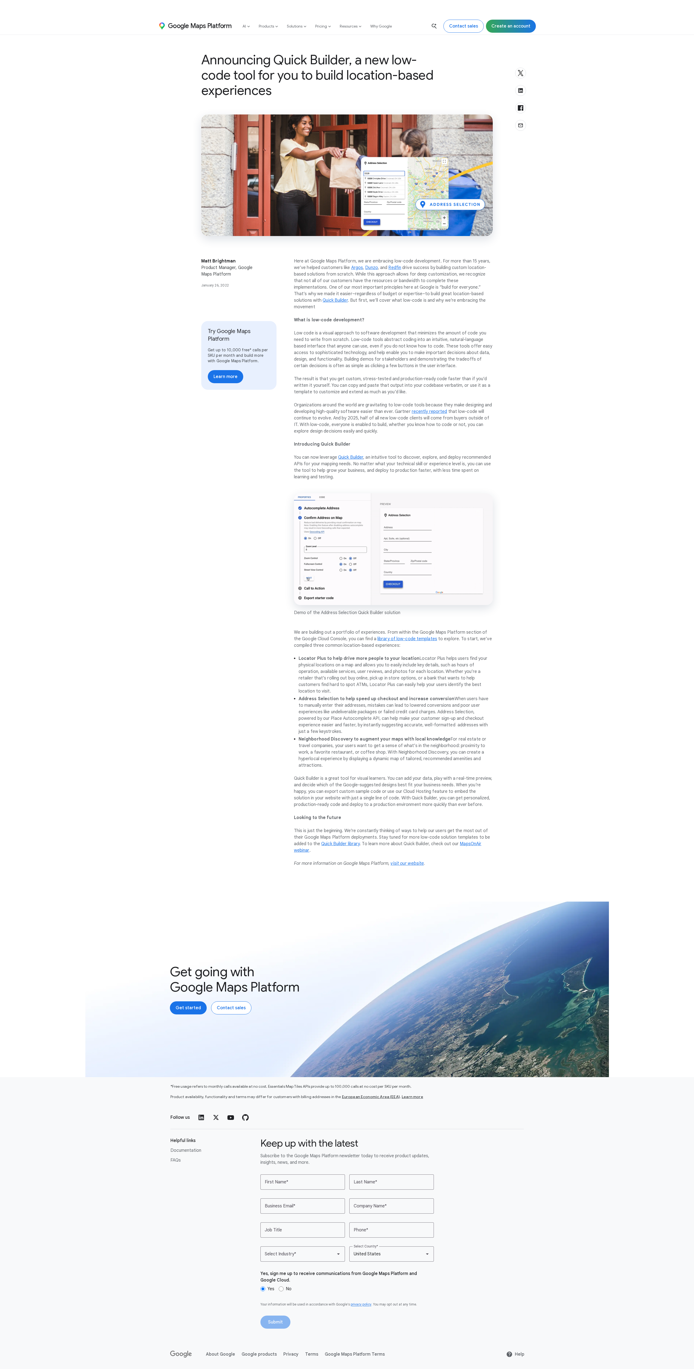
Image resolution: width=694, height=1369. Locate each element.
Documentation (185, 1150)
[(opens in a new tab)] (181, 1354)
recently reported (429, 411)
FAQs (175, 1160)
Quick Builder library (340, 844)
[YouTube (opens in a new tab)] (230, 1117)
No (289, 1289)
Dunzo (371, 267)
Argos (357, 267)
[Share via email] (520, 125)
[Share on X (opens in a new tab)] (520, 73)
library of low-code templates (407, 639)
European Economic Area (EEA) (371, 1096)
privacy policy (361, 1304)
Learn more (412, 1096)
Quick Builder (335, 300)
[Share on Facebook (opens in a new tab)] (520, 107)
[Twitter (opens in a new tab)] (216, 1117)
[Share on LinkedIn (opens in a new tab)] (520, 90)
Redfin (394, 267)
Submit (275, 1322)
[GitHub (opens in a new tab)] (245, 1117)
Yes (271, 1289)
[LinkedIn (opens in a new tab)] (201, 1117)
